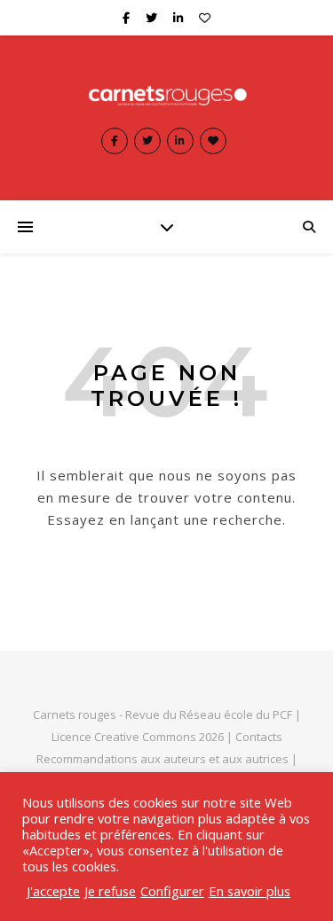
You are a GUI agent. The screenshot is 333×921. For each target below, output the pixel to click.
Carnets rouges (74, 714)
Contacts (258, 737)
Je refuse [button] (110, 891)
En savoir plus (249, 891)
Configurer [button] (172, 891)
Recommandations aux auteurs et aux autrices (162, 759)
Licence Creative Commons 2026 (138, 737)
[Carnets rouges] (167, 95)
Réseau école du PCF (235, 714)
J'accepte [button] (53, 891)
